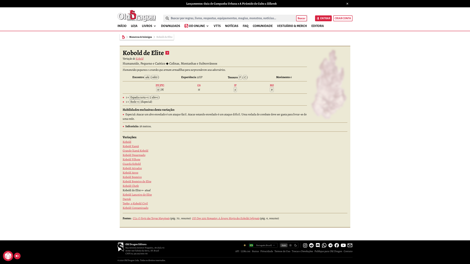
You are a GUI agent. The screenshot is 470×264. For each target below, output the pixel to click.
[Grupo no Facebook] (336, 245)
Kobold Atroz (130, 173)
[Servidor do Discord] (317, 245)
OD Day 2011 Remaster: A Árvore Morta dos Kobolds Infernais (225, 218)
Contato (348, 251)
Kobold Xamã (131, 146)
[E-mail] (349, 245)
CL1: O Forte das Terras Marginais (151, 218)
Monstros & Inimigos (140, 37)
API (237, 251)
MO (272, 85)
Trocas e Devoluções (302, 251)
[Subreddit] (311, 245)
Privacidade (266, 251)
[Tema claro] (290, 245)
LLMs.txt (245, 251)
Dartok (127, 199)
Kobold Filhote (131, 159)
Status (255, 251)
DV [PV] (160, 85)
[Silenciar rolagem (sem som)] (17, 256)
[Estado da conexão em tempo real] (245, 245)
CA (199, 85)
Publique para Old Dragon (328, 251)
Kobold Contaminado (135, 208)
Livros (147, 26)
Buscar (302, 18)
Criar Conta (343, 18)
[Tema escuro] (295, 245)
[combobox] (233, 18)
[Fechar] (347, 3)
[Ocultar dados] (12, 251)
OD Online (197, 26)
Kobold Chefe (131, 186)
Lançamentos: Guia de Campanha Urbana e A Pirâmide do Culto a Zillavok (231, 4)
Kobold (139, 59)
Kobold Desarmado (134, 155)
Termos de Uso (282, 251)
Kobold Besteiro (132, 177)
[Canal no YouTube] (343, 245)
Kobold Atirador (132, 168)
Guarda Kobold (132, 164)
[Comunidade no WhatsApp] (324, 245)
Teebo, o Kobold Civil (135, 203)
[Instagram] (305, 245)
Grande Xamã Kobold (135, 151)
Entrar (325, 18)
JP (235, 85)
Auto (284, 245)
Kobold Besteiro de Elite (137, 181)
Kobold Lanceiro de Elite (137, 195)
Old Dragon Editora (136, 244)
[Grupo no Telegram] (330, 245)
